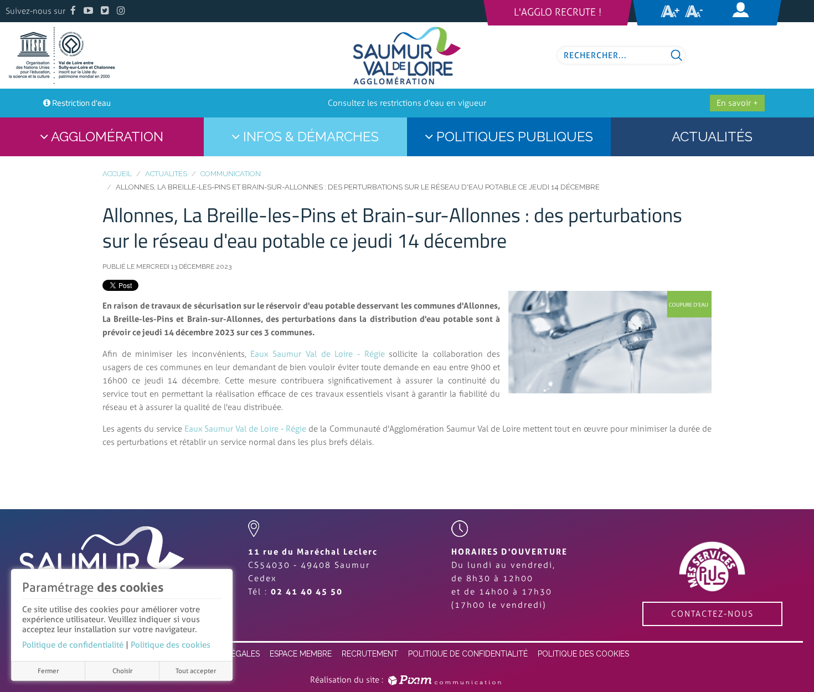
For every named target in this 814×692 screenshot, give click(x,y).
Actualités (166, 174)
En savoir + (737, 103)
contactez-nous (712, 614)
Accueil (117, 174)
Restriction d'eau (81, 102)
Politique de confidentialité (72, 645)
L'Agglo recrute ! (557, 12)
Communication (230, 174)
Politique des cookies (170, 645)
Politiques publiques (513, 137)
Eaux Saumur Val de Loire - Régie (317, 354)
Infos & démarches (309, 137)
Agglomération (105, 137)
